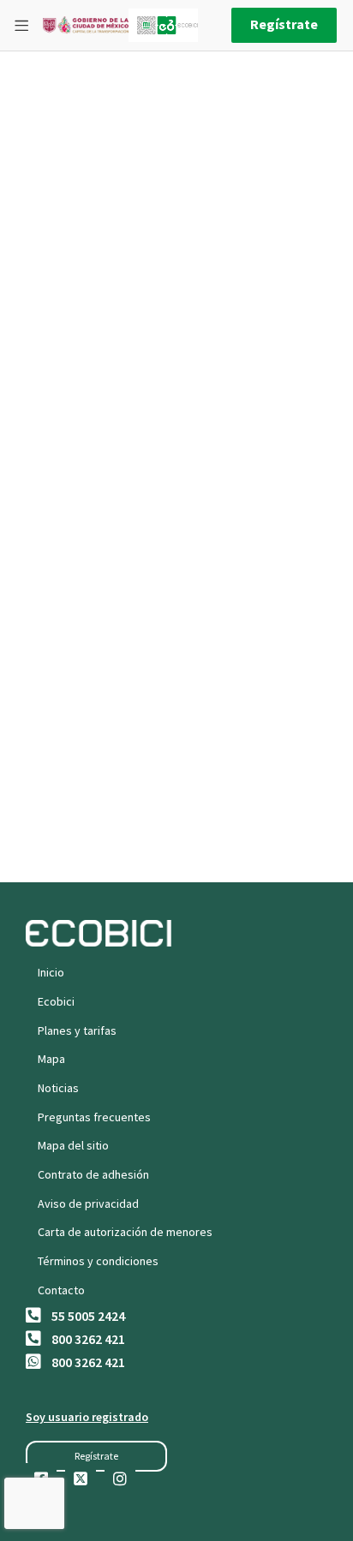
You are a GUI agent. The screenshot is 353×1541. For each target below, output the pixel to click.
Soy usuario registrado (87, 1417)
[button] (96, 1456)
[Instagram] (120, 1478)
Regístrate (284, 24)
